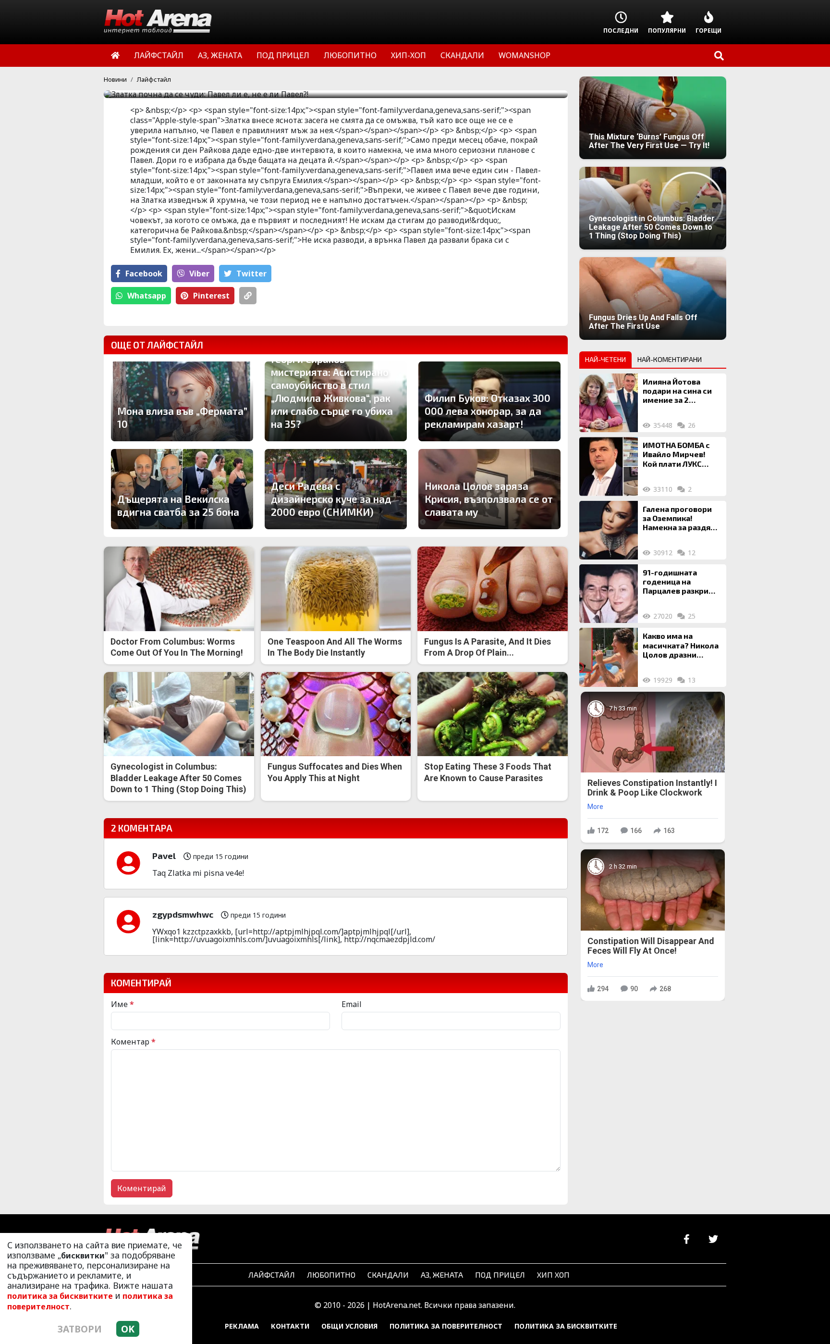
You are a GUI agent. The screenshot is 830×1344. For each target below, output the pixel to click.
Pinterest (211, 295)
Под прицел (500, 1274)
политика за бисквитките (60, 1296)
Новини (115, 79)
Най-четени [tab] (605, 359)
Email (352, 1004)
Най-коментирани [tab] (669, 359)
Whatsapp (146, 295)
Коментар (133, 1041)
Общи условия (349, 1326)
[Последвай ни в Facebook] (686, 1239)
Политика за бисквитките (565, 1326)
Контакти (290, 1326)
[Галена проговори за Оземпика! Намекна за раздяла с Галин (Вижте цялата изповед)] (608, 530)
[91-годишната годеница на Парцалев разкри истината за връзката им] (608, 593)
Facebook (143, 273)
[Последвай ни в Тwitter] (713, 1239)
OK (127, 1328)
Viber (199, 273)
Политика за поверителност (446, 1326)
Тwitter (251, 273)
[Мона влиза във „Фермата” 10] (182, 401)
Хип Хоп (553, 1274)
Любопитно (331, 1274)
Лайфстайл (154, 79)
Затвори (80, 1328)
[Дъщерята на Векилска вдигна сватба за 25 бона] (182, 489)
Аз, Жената (442, 1274)
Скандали (388, 1274)
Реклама (242, 1326)
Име (122, 1004)
